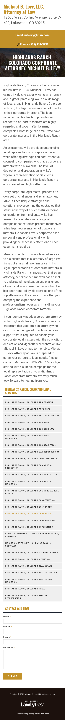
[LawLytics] (32, 704)
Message (9, 647)
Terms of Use (21, 714)
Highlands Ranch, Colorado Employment (29, 527)
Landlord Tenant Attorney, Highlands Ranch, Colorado (32, 535)
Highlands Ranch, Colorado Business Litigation (27, 437)
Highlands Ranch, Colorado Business (27, 422)
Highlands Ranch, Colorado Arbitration (29, 402)
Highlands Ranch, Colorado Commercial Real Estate (32, 492)
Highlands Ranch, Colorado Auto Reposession (32, 416)
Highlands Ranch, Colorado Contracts (28, 507)
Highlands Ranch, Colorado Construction (30, 500)
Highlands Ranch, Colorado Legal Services (28, 391)
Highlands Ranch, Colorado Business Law (29, 429)
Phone (7, 627)
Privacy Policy (34, 714)
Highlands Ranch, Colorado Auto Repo (27, 409)
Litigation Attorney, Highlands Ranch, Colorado (28, 544)
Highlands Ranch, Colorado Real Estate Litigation (28, 580)
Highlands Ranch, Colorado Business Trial (30, 445)
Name (7, 616)
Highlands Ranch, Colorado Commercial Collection (29, 466)
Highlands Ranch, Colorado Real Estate (28, 566)
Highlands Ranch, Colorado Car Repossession (32, 452)
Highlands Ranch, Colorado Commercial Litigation (29, 482)
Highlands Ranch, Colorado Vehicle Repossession (26, 596)
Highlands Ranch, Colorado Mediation (27, 559)
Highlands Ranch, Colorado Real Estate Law (31, 573)
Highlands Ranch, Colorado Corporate (28, 514)
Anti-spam (45, 714)
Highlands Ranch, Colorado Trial (25, 589)
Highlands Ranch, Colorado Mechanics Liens (31, 553)
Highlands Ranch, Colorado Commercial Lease (32, 475)
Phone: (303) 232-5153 (34, 44)
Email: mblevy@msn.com (32, 35)
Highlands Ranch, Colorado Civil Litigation (31, 459)
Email (7, 637)
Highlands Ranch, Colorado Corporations (30, 520)
